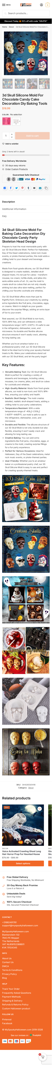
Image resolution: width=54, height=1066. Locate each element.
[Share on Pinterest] (22, 188)
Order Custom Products (16, 169)
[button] (11, 134)
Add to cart (32, 135)
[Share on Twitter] (16, 188)
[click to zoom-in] (26, 53)
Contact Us (8, 962)
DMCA (5, 966)
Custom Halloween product (16, 1008)
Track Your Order (11, 989)
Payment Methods (11, 996)
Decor (11, 27)
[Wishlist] (39, 809)
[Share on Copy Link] (46, 188)
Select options (23, 863)
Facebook (7, 1023)
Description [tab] (8, 201)
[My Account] (41, 5)
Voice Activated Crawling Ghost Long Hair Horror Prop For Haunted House (21, 852)
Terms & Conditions (12, 970)
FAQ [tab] (4, 216)
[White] (16, 121)
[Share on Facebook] (10, 188)
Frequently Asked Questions (16, 993)
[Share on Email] (34, 188)
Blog (4, 978)
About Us (7, 958)
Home (4, 27)
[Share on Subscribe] (40, 188)
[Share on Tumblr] (28, 188)
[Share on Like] (4, 188)
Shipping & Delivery (12, 1000)
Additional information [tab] (14, 209)
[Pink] (6, 121)
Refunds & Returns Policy (15, 1004)
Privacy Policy (9, 974)
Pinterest (7, 1019)
